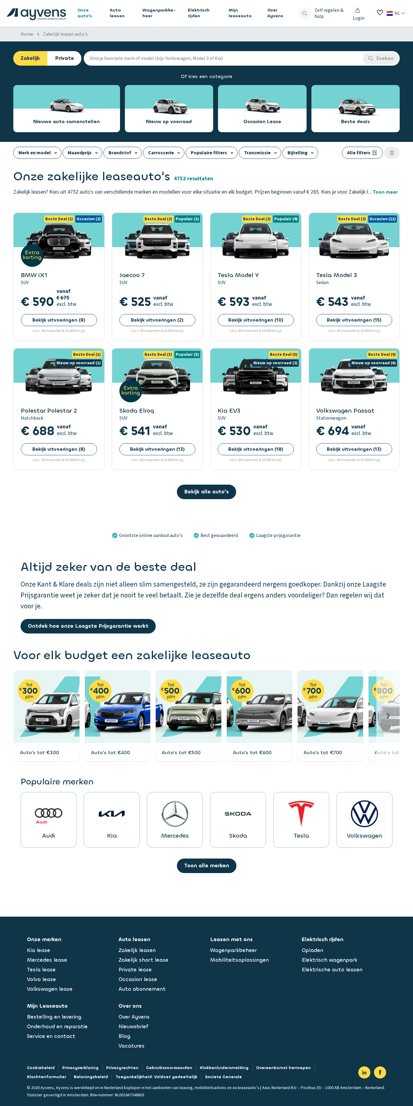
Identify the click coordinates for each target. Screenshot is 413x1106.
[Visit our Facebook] (380, 1072)
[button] (388, 716)
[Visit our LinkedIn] (364, 1072)
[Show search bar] (305, 13)
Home (27, 34)
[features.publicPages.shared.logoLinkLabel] (36, 13)
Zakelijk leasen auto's (65, 34)
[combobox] (223, 58)
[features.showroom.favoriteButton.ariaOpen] (380, 12)
